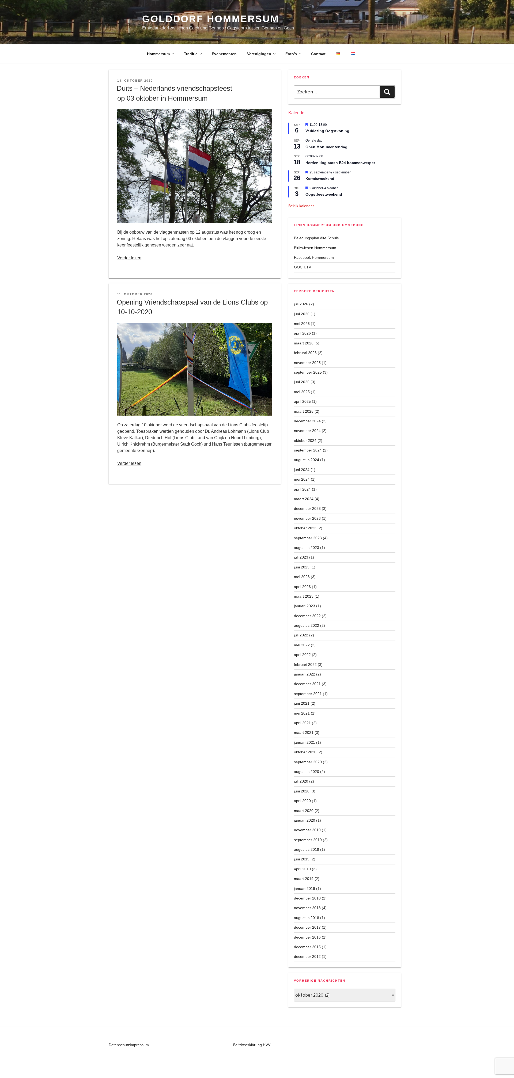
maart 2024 (303, 499)
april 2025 (302, 401)
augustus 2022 (306, 625)
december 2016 (307, 937)
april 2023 (302, 586)
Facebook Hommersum (314, 257)
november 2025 (307, 362)
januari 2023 (304, 606)
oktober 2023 (305, 528)
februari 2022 (305, 664)
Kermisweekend (319, 178)
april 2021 (302, 723)
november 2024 (307, 430)
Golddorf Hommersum (210, 18)
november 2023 (307, 518)
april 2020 (302, 801)
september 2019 (308, 840)
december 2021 (307, 684)
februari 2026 (305, 353)
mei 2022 (302, 645)
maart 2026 (303, 343)
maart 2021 (303, 732)
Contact (318, 54)
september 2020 (308, 762)
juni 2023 (301, 567)
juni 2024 (301, 470)
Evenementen (224, 54)
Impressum (139, 1045)
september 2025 (308, 372)
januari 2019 (304, 888)
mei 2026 (302, 323)
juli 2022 (301, 635)
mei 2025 (302, 392)
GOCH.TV (302, 267)
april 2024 (302, 489)
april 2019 (302, 869)
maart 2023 (303, 596)
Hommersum (158, 54)
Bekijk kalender (301, 206)
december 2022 (307, 616)
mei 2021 (302, 713)
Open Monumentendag (326, 147)
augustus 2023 (306, 547)
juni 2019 (301, 859)
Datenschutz (119, 1045)
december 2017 (307, 927)
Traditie (191, 54)
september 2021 (308, 694)
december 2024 (307, 421)
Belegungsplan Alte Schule (316, 238)
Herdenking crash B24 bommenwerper (340, 163)
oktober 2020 (305, 752)
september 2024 (308, 450)
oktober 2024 (305, 440)
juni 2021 (301, 703)
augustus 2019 (306, 849)
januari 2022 (304, 674)
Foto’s (291, 54)
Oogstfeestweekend (323, 194)
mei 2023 (302, 577)
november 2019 (307, 830)
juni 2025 (301, 382)
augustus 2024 (306, 460)
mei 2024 (302, 479)
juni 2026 (301, 314)
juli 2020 (301, 781)
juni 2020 (301, 791)
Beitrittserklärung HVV (251, 1045)
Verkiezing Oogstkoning (327, 131)
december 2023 (307, 508)
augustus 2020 (306, 771)
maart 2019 (303, 878)
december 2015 (307, 947)
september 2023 (308, 538)
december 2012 (307, 956)
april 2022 (302, 654)
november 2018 (307, 908)
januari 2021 (304, 742)
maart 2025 (303, 411)
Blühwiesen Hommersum (315, 248)
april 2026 (302, 333)
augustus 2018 (306, 918)
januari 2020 (304, 820)
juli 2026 (301, 304)
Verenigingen (259, 54)
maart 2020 (303, 810)
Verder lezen (129, 258)
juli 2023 (301, 557)
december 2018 (307, 898)
